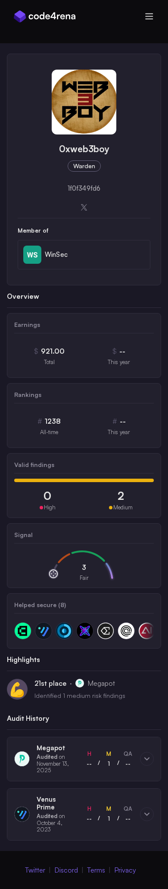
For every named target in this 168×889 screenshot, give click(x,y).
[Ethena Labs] (105, 631)
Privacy (125, 870)
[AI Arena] (147, 631)
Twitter (35, 870)
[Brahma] (84, 631)
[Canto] (22, 631)
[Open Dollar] (64, 631)
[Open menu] (149, 16)
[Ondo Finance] (126, 631)
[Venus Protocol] (43, 631)
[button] (84, 759)
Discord (66, 870)
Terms (96, 870)
